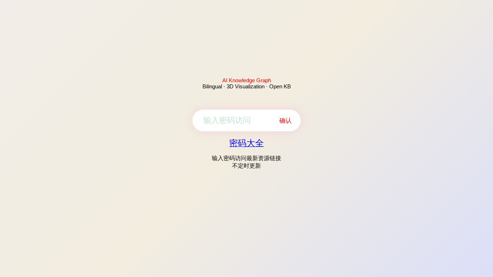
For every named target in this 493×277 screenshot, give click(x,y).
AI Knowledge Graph (246, 80)
